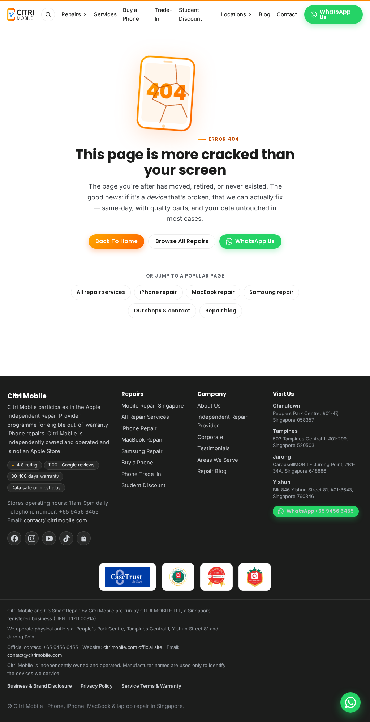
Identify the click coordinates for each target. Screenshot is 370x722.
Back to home (116, 241)
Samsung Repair (142, 451)
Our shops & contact (162, 310)
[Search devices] (48, 14)
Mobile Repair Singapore (152, 405)
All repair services (101, 292)
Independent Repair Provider (222, 421)
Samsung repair (271, 292)
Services (105, 14)
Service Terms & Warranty (151, 686)
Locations (233, 14)
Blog (264, 14)
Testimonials (213, 448)
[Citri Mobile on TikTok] (66, 538)
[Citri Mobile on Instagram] (32, 538)
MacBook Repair (142, 439)
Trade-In (163, 14)
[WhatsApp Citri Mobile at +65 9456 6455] (350, 702)
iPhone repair (158, 292)
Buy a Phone (131, 14)
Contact (287, 14)
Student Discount (190, 14)
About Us (209, 405)
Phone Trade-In (141, 474)
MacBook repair (213, 292)
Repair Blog (212, 471)
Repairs (71, 14)
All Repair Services (145, 417)
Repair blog (220, 310)
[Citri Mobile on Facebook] (14, 538)
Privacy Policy (97, 686)
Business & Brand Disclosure (39, 686)
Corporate (210, 437)
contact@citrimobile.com (55, 520)
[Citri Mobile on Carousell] (84, 538)
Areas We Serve (217, 460)
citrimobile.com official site (132, 647)
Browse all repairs (181, 241)
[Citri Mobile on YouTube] (49, 538)
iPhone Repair (139, 428)
